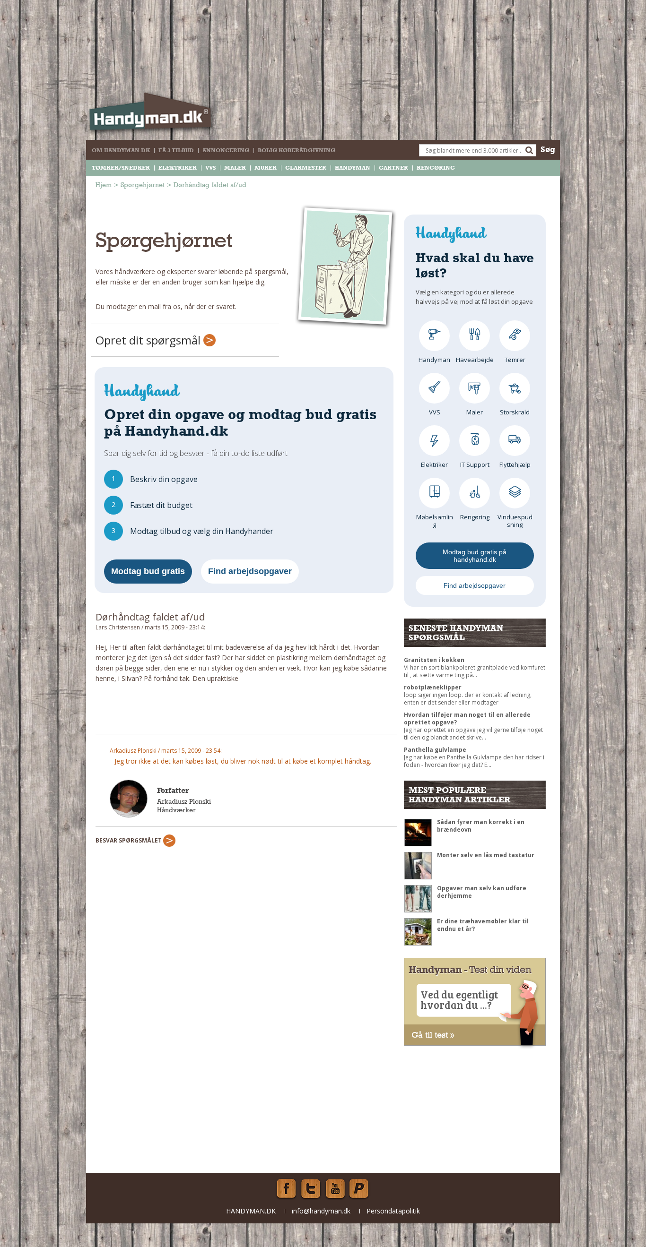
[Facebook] (286, 1189)
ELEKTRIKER (177, 167)
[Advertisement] (246, 712)
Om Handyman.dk (121, 150)
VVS (210, 167)
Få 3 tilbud (176, 150)
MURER (265, 167)
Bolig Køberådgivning (296, 150)
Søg (548, 149)
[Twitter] (310, 1189)
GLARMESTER (305, 167)
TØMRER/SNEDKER (121, 167)
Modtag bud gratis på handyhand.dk (474, 555)
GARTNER (393, 167)
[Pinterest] (360, 1189)
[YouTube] (335, 1189)
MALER (235, 167)
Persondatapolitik (393, 1210)
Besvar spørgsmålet (129, 840)
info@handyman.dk (321, 1210)
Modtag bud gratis (148, 571)
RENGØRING (436, 167)
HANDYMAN (352, 167)
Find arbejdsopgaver (250, 571)
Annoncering (225, 150)
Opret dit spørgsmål (149, 340)
